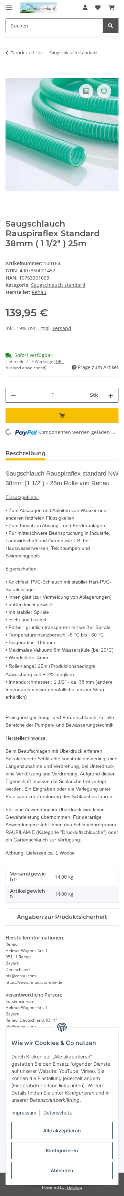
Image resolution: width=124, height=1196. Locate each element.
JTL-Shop (73, 1187)
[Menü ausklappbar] (9, 4)
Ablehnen (62, 1170)
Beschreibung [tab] (25, 453)
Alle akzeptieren (62, 1130)
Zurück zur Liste (26, 53)
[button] (85, 7)
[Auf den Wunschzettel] (104, 91)
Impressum (23, 1113)
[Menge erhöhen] (110, 395)
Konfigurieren (62, 1150)
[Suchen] (110, 25)
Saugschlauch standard (58, 285)
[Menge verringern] (13, 395)
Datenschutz (57, 1113)
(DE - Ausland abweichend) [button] (35, 365)
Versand (61, 328)
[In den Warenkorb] (11, 74)
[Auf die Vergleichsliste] (86, 91)
